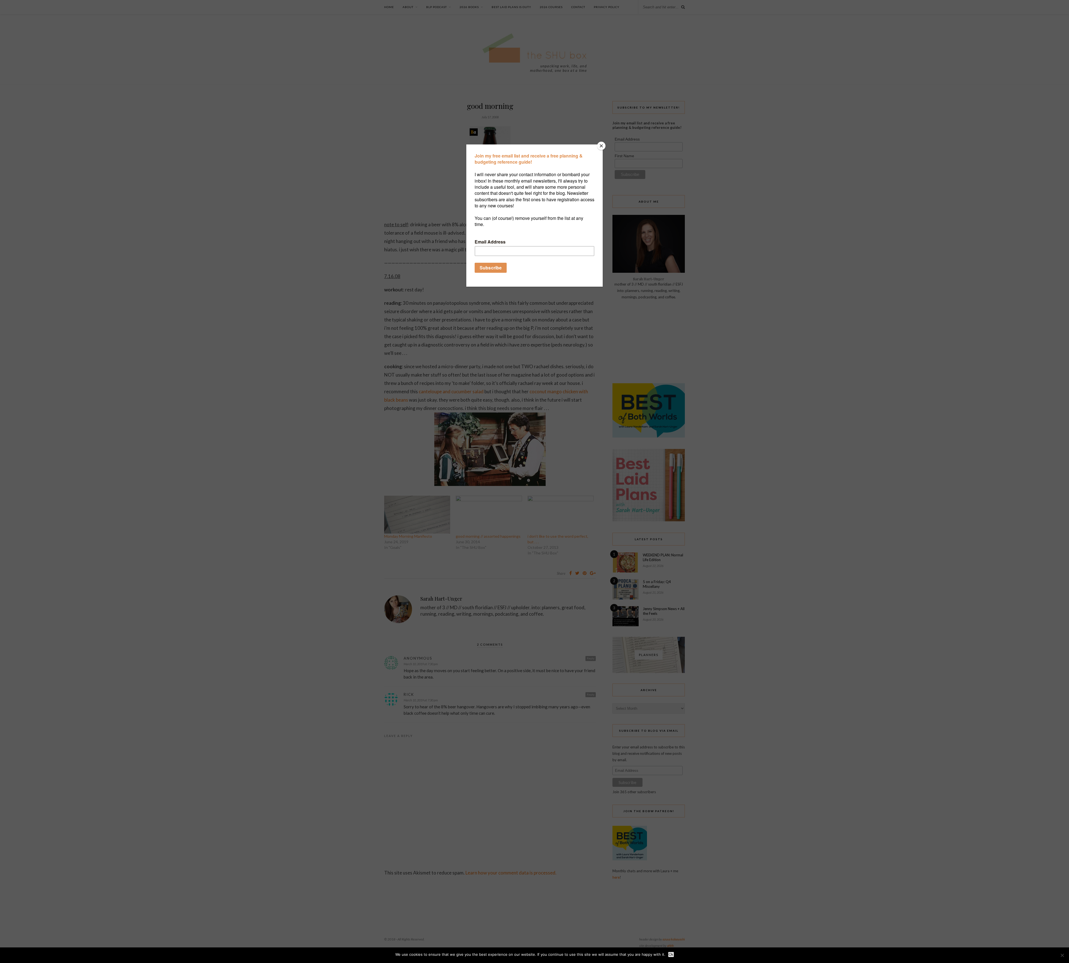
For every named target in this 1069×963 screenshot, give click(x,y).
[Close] (601, 146)
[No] (1062, 955)
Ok (671, 954)
